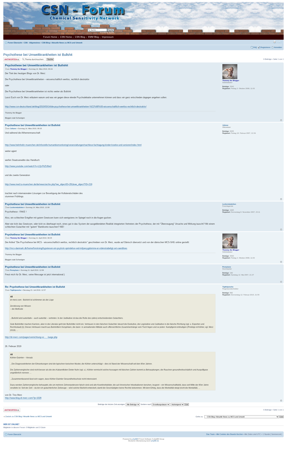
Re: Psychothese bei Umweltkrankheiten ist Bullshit (35, 286)
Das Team (210, 434)
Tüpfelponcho (15, 290)
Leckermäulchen (17, 207)
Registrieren (265, 47)
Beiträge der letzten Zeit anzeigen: (112, 404)
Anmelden (278, 47)
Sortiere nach (146, 404)
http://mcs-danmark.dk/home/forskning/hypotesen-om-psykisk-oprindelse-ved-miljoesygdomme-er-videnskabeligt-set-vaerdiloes (66, 248)
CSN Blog (80, 37)
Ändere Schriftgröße (279, 42)
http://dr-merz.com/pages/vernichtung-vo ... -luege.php (31, 337)
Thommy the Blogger (18, 69)
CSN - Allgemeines (32, 43)
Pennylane (14, 270)
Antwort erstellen (10, 58)
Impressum (108, 37)
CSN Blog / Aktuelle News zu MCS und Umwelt (62, 43)
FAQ (255, 47)
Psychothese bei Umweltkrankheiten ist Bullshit (37, 54)
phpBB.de (155, 441)
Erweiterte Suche (107, 33)
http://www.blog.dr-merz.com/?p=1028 (23, 398)
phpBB (135, 439)
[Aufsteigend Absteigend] (180, 404)
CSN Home (66, 37)
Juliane (13, 128)
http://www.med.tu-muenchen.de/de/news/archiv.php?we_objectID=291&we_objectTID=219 (48, 184)
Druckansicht (274, 42)
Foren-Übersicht (15, 43)
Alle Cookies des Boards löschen (229, 434)
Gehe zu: (199, 417)
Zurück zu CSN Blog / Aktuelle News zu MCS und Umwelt (28, 416)
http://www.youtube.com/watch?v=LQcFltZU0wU (28, 166)
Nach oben (281, 120)
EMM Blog (93, 37)
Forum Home (50, 37)
